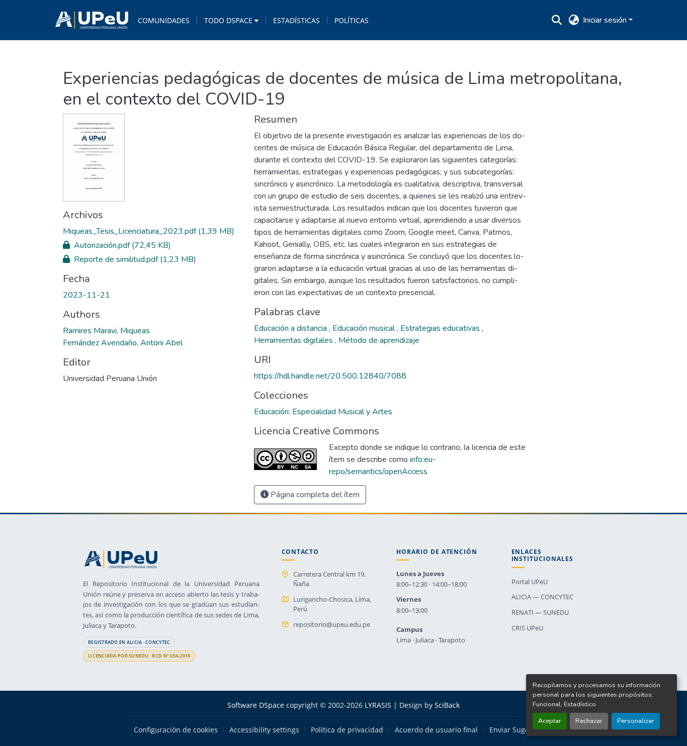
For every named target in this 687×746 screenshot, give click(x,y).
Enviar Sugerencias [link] (521, 729)
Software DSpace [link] (255, 705)
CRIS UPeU (527, 627)
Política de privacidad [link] (347, 729)
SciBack (447, 705)
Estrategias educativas (441, 328)
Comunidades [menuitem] (164, 20)
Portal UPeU (529, 581)
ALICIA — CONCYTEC (542, 596)
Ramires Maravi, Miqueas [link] (106, 330)
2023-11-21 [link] (86, 295)
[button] (92, 20)
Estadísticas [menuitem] (296, 20)
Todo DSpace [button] (228, 20)
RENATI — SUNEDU (540, 612)
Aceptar (549, 720)
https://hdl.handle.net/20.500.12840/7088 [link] (330, 376)
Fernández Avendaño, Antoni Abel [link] (123, 342)
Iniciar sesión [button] (606, 20)
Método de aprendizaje (378, 340)
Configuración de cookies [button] (176, 729)
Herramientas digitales (294, 340)
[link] (152, 231)
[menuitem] (231, 20)
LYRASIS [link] (378, 705)
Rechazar (589, 720)
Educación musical (364, 328)
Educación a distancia (291, 328)
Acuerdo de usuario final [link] (436, 729)
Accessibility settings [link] (264, 729)
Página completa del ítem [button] (314, 494)
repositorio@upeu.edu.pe (331, 624)
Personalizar (635, 720)
